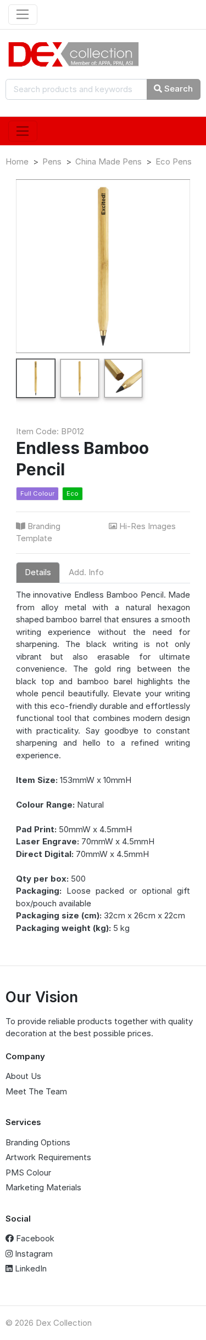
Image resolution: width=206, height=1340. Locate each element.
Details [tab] (38, 572)
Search (177, 88)
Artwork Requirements (48, 1157)
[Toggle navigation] (22, 14)
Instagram (33, 1253)
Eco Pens (173, 161)
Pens (52, 161)
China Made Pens (108, 161)
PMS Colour (28, 1172)
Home (17, 161)
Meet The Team (36, 1091)
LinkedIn (30, 1268)
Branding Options (37, 1142)
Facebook (34, 1238)
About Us (23, 1076)
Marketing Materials (43, 1187)
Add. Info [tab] (86, 572)
